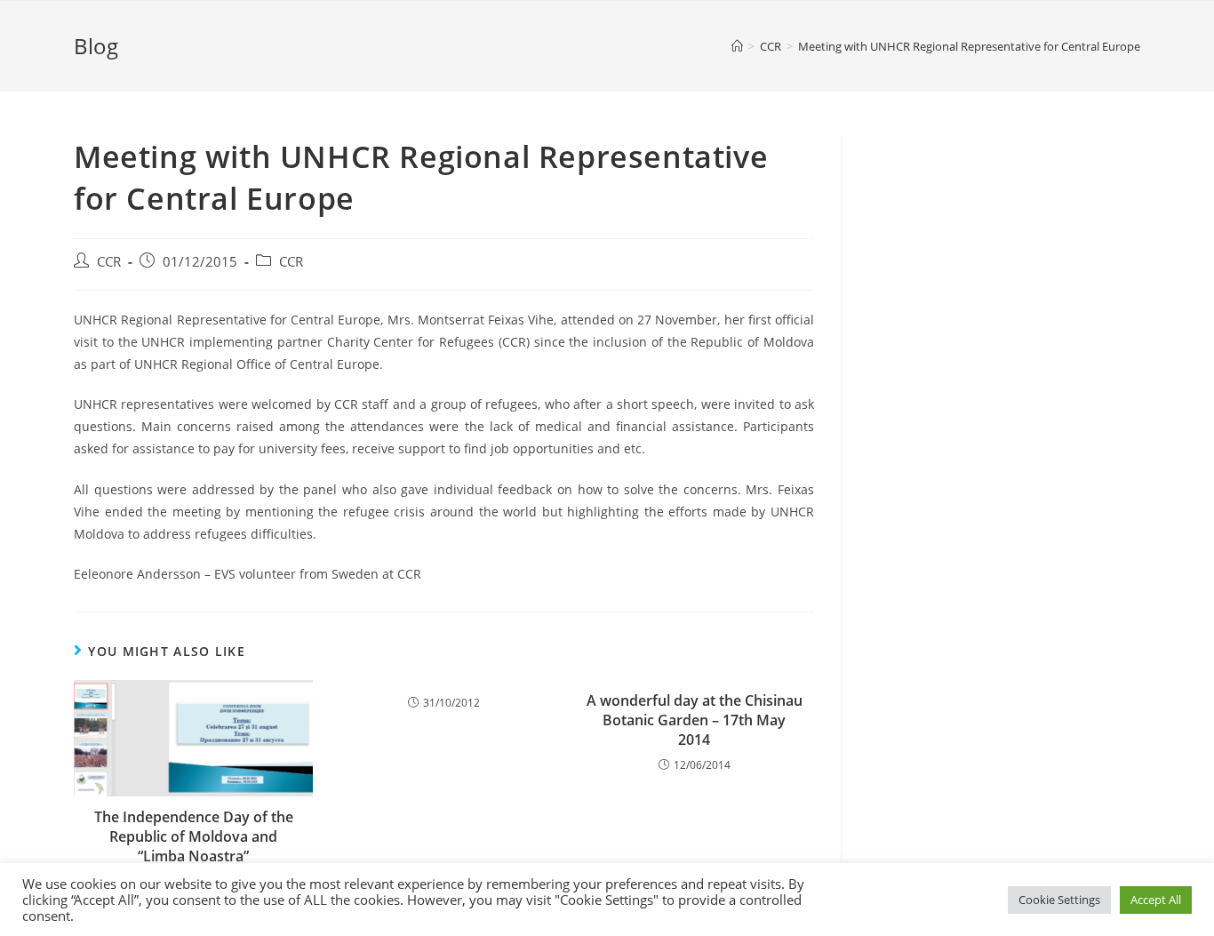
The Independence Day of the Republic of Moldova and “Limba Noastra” (193, 837)
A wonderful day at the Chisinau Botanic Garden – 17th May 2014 (695, 720)
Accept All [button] (1155, 900)
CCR (109, 261)
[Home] (737, 46)
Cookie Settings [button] (1059, 900)
